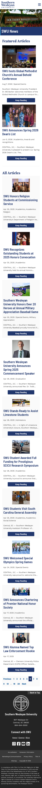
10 (8, 684)
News (14, 738)
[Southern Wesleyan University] (21, 703)
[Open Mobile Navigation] (39, 4)
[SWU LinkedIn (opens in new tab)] (28, 744)
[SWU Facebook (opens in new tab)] (18, 744)
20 (18, 684)
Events (21, 738)
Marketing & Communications (11, 756)
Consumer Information (26, 752)
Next (24, 684)
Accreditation (12, 752)
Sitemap (14, 761)
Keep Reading (21, 100)
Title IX (37, 756)
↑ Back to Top (34, 692)
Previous (7, 679)
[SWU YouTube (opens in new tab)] (23, 744)
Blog (28, 738)
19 (14, 684)
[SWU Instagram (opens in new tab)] (14, 744)
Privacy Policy (28, 756)
